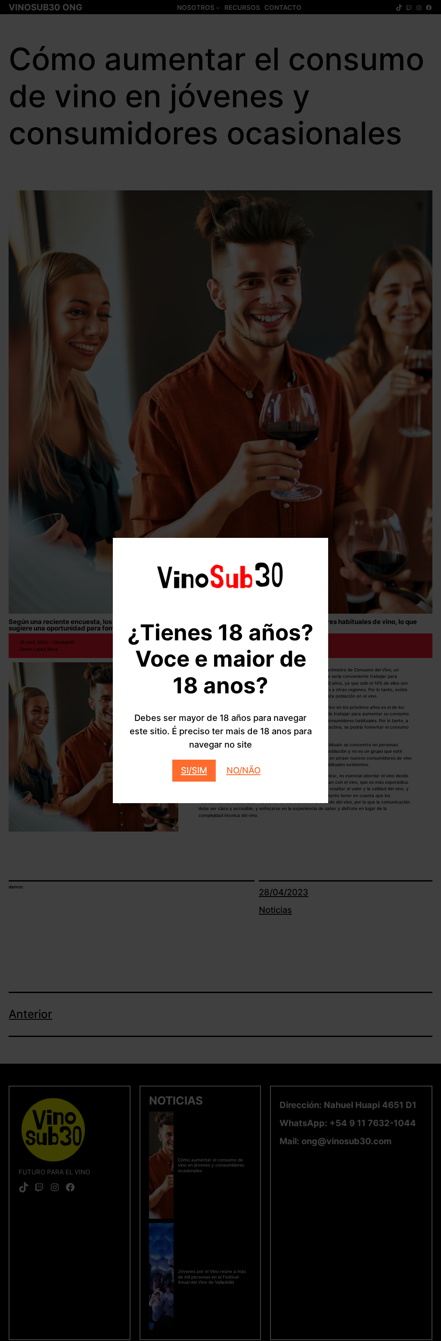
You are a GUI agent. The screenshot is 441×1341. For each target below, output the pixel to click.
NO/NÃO (244, 770)
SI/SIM (194, 770)
